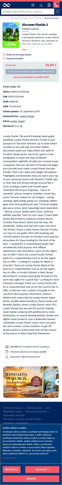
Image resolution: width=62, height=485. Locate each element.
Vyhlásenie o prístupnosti (15, 423)
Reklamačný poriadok (13, 415)
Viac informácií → (11, 458)
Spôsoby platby (34, 408)
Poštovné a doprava (13, 408)
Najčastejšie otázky (12, 411)
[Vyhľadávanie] (57, 12)
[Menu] (49, 5)
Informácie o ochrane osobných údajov (22, 419)
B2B (48, 408)
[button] (12, 469)
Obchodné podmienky (36, 411)
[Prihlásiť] (40, 5)
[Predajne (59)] (33, 5)
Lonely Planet (27, 116)
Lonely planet (17, 121)
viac (24, 49)
